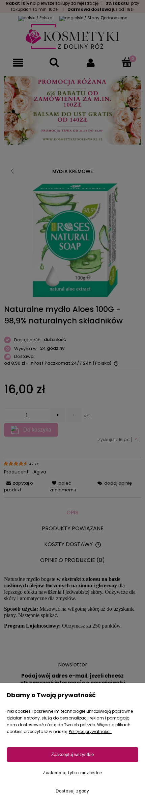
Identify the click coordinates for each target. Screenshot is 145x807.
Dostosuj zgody (72, 790)
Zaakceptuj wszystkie (72, 754)
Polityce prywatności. (90, 731)
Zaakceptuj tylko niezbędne (72, 772)
